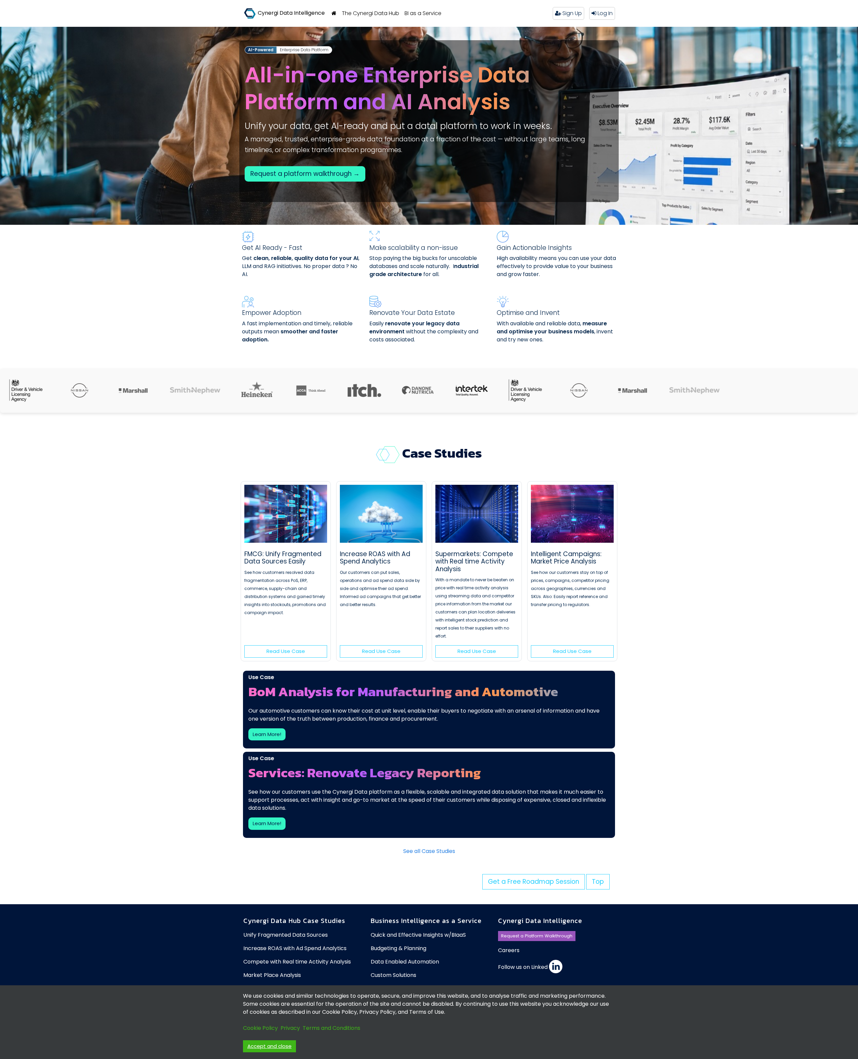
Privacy (290, 1028)
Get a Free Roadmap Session (533, 881)
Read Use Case (285, 651)
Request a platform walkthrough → (305, 173)
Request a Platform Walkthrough (536, 936)
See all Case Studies (429, 851)
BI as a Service (423, 13)
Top (598, 881)
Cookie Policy (260, 1028)
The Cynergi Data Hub (370, 13)
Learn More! (267, 734)
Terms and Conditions (331, 1028)
